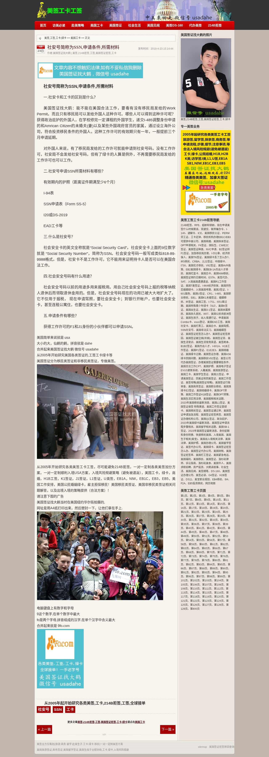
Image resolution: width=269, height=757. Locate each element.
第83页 (200, 564)
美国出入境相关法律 (211, 439)
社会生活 (134, 25)
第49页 (185, 536)
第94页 (216, 572)
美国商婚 (206, 241)
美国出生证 (192, 309)
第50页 (195, 536)
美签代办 (222, 277)
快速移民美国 (203, 434)
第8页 (198, 499)
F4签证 (202, 245)
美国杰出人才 (202, 346)
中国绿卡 (220, 261)
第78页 (195, 560)
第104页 (219, 580)
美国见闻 (153, 25)
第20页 (224, 508)
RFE (196, 225)
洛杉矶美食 (204, 463)
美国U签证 (199, 293)
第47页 (214, 532)
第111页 (206, 588)
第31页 (193, 520)
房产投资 (198, 467)
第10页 (217, 499)
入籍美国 (205, 370)
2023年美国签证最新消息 (202, 430)
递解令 (191, 233)
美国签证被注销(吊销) (198, 338)
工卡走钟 (196, 237)
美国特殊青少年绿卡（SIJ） (201, 305)
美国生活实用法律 (191, 398)
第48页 (224, 532)
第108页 (219, 584)
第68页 (190, 552)
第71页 (221, 552)
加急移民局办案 (200, 253)
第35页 (185, 524)
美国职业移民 (213, 386)
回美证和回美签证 (206, 378)
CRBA (195, 261)
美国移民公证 (212, 233)
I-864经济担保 (210, 285)
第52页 (216, 536)
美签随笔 (203, 471)
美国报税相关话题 (213, 398)
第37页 (206, 524)
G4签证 (212, 475)
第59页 (193, 544)
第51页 (206, 536)
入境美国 (219, 434)
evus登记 (199, 322)
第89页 (214, 568)
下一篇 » (167, 729)
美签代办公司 (193, 447)
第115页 (207, 592)
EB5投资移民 (195, 483)
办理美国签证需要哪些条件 (213, 362)
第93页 (206, 572)
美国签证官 (219, 338)
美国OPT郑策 (221, 394)
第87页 (193, 568)
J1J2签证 (207, 261)
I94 (226, 479)
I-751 (211, 301)
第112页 (218, 588)
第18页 (203, 508)
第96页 (190, 576)
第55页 (200, 540)
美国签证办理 (211, 354)
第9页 (207, 499)
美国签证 (115, 25)
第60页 (203, 544)
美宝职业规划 (202, 479)
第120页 (219, 596)
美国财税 (219, 451)
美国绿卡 (208, 447)
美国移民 (198, 459)
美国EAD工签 (215, 322)
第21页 (185, 512)
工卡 (70, 709)
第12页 (190, 504)
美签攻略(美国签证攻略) (199, 382)
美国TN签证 (195, 257)
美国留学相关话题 (206, 426)
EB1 (193, 297)
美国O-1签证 (208, 309)
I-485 (218, 293)
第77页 (185, 560)
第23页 (206, 512)
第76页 (224, 556)
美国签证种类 (195, 249)
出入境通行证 (208, 317)
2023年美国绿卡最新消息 (195, 422)
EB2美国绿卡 (193, 269)
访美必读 (59, 25)
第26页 (190, 516)
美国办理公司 (208, 443)
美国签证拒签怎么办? (198, 334)
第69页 (200, 552)
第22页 (195, 512)
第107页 (207, 584)
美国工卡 (96, 25)
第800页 (195, 608)
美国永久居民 (193, 313)
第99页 (221, 576)
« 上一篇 (44, 729)
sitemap (202, 746)
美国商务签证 (195, 386)
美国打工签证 (203, 455)
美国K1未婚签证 (207, 297)
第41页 (200, 528)
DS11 (189, 479)
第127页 (207, 604)
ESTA (211, 277)
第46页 (203, 532)
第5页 (220, 495)
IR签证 (189, 301)
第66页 (216, 548)
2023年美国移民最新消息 (195, 402)
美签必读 (201, 475)
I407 (205, 313)
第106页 (195, 584)
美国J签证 (219, 289)
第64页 (195, 548)
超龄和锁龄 (208, 225)
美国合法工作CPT (191, 366)
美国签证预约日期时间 (193, 277)
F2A (183, 483)
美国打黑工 (197, 326)
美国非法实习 (203, 330)
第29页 (221, 516)
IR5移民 (185, 261)
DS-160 (215, 471)
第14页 (211, 504)
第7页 (189, 499)
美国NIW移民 (221, 273)
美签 (39, 744)
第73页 (193, 556)
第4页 (211, 495)
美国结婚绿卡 (204, 390)
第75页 (214, 556)
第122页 (195, 600)
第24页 (216, 512)
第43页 (221, 528)
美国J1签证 (217, 374)
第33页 (214, 520)
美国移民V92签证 (208, 358)
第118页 (195, 596)
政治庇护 (222, 418)
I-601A (216, 346)
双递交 (204, 229)
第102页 (195, 580)
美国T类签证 (193, 285)
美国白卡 (206, 273)
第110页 (195, 588)
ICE (200, 233)
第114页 (195, 592)
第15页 (221, 504)
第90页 (224, 568)
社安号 (43, 709)
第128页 (219, 604)
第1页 (184, 495)
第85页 (221, 564)
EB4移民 (217, 479)
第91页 (185, 572)
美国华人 (219, 463)
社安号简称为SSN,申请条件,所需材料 (83, 47)
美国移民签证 (193, 410)
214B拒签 (215, 25)
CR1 (209, 293)
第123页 (207, 600)
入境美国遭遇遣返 (198, 281)
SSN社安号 (187, 330)
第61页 (214, 544)
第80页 (216, 560)
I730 (183, 265)
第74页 (203, 556)
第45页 (193, 532)
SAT (183, 281)
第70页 (211, 552)
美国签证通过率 (212, 410)
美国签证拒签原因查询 (221, 746)
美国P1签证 (197, 350)
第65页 (206, 548)
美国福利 (186, 459)
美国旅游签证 (220, 370)
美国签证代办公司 (201, 451)
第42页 (211, 528)
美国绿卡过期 (193, 354)
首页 (43, 25)
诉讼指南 (191, 463)
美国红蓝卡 (192, 273)
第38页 (216, 524)
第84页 (211, 564)
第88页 (203, 568)
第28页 (211, 516)
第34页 (224, 520)
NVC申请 (211, 249)
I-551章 (215, 253)
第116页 (219, 592)
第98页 (211, 576)
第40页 (190, 528)
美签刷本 (224, 342)
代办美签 (195, 25)
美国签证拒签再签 (211, 414)
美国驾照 (224, 326)
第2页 (193, 495)
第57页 (221, 540)
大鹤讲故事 (212, 467)
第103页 (207, 580)
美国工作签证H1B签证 (198, 394)
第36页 (195, 524)
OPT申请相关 (188, 245)
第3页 (202, 495)
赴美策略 (77, 25)
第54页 (190, 540)
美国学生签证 (200, 374)
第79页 (206, 560)
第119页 (207, 596)
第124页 (219, 600)
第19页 (214, 508)
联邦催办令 (217, 229)
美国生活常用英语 (206, 342)
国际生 (212, 245)
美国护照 (208, 366)
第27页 (200, 516)
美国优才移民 (195, 265)
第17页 (193, 508)
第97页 (200, 576)
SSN (58, 709)
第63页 (185, 548)
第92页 (195, 572)
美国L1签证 (218, 402)
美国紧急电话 (221, 455)
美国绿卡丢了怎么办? (216, 257)
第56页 (211, 540)
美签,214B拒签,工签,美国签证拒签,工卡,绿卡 (60, 8)
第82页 (190, 564)
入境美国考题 (203, 289)
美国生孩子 (192, 317)
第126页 (195, 604)
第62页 (224, 544)
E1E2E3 (211, 350)
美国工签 (201, 301)
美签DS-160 (174, 25)
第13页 (200, 504)
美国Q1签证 (207, 418)
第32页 (203, 520)
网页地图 (210, 483)
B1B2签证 (186, 346)
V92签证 (211, 265)
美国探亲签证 (221, 241)
